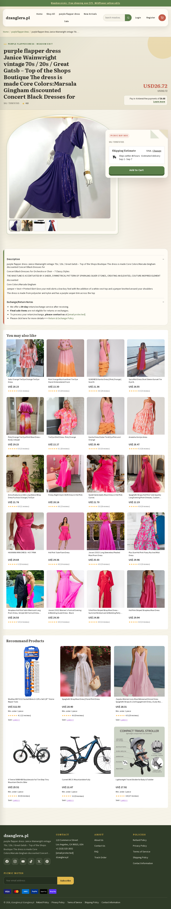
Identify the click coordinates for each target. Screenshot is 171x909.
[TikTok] (31, 861)
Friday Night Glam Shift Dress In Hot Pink (65, 495)
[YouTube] (23, 861)
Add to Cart (136, 170)
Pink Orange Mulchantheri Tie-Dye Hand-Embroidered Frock (63, 381)
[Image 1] (14, 225)
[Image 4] (51, 225)
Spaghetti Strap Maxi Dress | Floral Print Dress (81, 699)
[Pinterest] (47, 861)
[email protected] (76, 314)
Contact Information (143, 863)
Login (138, 17)
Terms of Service (141, 851)
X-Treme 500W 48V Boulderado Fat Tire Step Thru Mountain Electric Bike (28, 781)
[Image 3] (39, 225)
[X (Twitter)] (39, 861)
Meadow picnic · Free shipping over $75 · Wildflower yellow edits (85, 3)
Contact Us (99, 846)
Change (156, 150)
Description (13, 259)
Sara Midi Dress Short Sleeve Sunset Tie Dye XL (145, 381)
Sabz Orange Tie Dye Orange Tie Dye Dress (23, 381)
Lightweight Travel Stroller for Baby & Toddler (134, 779)
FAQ (96, 851)
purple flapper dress (69, 14)
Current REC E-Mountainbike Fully (76, 779)
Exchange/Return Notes (20, 302)
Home (39, 14)
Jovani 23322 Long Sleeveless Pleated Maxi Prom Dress (104, 554)
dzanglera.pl (18, 17)
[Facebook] (7, 861)
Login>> (16, 719)
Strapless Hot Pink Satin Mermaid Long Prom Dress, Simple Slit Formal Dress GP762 (24, 612)
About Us (98, 840)
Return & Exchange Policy (61, 318)
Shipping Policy (140, 857)
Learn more (159, 101)
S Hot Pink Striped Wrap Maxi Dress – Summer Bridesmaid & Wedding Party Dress (104, 612)
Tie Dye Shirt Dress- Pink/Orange (62, 437)
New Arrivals (90, 14)
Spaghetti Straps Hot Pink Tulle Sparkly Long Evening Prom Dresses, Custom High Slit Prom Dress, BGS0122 (145, 496)
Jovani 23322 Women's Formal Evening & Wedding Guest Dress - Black (64, 611)
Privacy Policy (140, 846)
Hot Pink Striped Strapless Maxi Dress (144, 610)
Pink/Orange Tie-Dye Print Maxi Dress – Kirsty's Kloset (24, 438)
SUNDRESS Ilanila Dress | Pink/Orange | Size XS (105, 381)
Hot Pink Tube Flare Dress (58, 552)
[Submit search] (128, 17)
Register (150, 17)
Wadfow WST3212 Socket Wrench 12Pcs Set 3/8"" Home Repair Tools (31, 700)
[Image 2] (27, 225)
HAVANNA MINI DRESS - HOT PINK (22, 552)
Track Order (100, 857)
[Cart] (162, 17)
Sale (66, 21)
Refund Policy (140, 840)
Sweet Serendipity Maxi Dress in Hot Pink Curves (105, 496)
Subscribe (65, 880)
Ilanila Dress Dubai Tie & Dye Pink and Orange (105, 438)
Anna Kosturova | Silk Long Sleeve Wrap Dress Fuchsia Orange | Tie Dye (24, 496)
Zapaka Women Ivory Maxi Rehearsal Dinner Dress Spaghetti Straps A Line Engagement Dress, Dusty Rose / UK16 (139, 701)
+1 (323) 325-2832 (64, 848)
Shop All (50, 14)
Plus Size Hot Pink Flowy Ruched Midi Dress (144, 554)
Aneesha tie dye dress (138, 437)
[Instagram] (15, 861)
